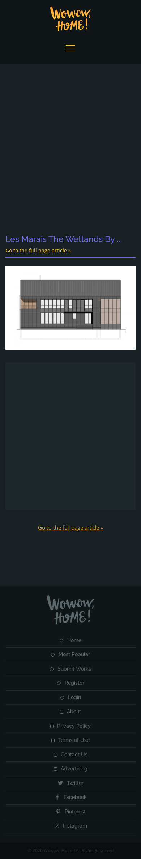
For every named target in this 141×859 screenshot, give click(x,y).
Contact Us (74, 754)
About (74, 711)
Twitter (75, 783)
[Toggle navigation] (70, 48)
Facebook (75, 797)
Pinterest (75, 812)
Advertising (74, 769)
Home (74, 640)
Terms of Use (74, 740)
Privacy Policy (74, 726)
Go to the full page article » (38, 250)
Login (74, 697)
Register (74, 683)
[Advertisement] (70, 149)
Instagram (75, 826)
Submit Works (74, 669)
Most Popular (74, 654)
